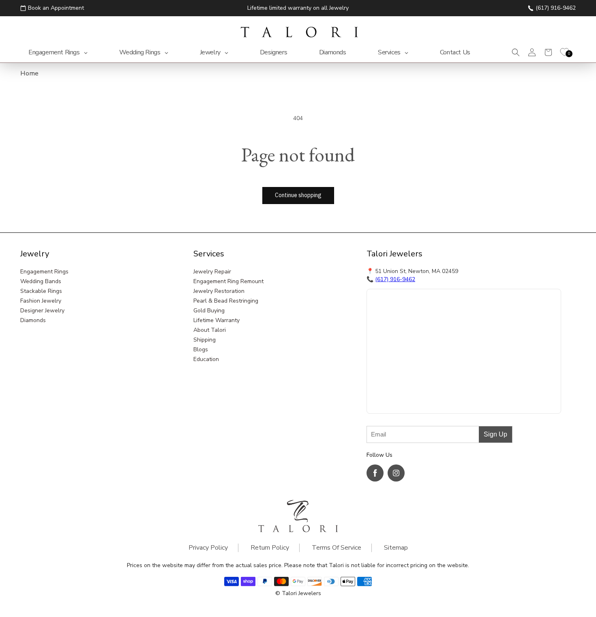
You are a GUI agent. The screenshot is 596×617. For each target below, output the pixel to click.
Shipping (204, 340)
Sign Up (495, 434)
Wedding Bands (40, 281)
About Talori (209, 330)
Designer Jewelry (42, 310)
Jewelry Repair (212, 271)
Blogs (200, 349)
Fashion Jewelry (40, 301)
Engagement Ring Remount (228, 281)
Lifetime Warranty (216, 320)
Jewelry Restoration (218, 291)
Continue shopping (298, 195)
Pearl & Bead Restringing (225, 301)
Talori (289, 593)
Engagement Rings (44, 271)
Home (29, 73)
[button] (516, 52)
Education (206, 359)
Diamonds (33, 320)
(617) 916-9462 (395, 279)
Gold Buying (209, 310)
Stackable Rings (41, 291)
